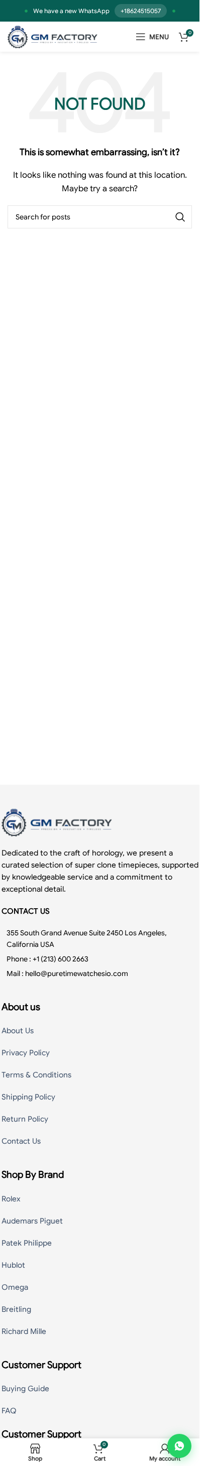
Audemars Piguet (32, 1221)
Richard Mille (24, 1331)
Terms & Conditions (36, 1074)
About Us (18, 1030)
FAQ (9, 1410)
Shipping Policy (28, 1097)
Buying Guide (25, 1388)
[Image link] (57, 821)
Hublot (13, 1265)
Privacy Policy (26, 1052)
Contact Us (21, 1141)
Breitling (16, 1309)
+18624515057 (141, 11)
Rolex (11, 1198)
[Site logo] (52, 36)
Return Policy (25, 1119)
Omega (15, 1287)
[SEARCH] (180, 216)
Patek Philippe (27, 1243)
